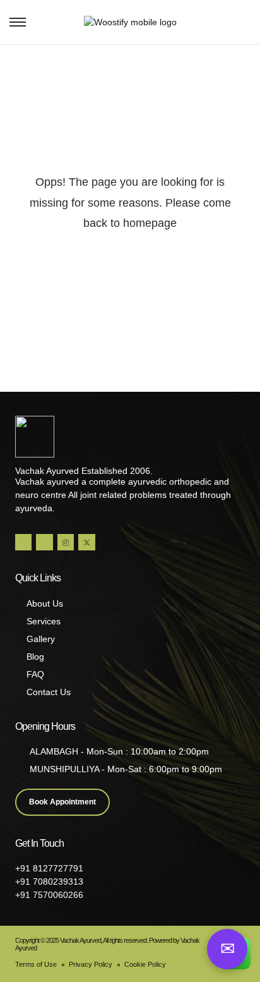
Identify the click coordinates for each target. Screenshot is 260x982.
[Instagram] (65, 542)
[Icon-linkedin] (44, 542)
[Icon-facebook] (23, 542)
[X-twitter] (86, 542)
